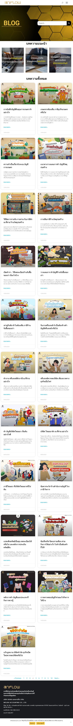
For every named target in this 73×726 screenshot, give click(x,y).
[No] (71, 722)
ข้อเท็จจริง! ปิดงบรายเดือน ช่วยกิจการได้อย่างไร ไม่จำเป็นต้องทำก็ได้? (54, 544)
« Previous (17, 678)
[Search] (69, 23)
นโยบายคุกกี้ (40, 723)
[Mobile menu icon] (67, 2)
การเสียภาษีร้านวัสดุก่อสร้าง (52, 219)
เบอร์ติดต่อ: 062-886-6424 (12, 710)
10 (51, 678)
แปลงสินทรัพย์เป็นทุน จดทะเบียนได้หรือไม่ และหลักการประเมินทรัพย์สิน (18, 544)
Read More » (7, 127)
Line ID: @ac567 (8, 713)
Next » (57, 678)
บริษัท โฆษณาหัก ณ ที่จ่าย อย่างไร (54, 431)
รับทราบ (32, 723)
